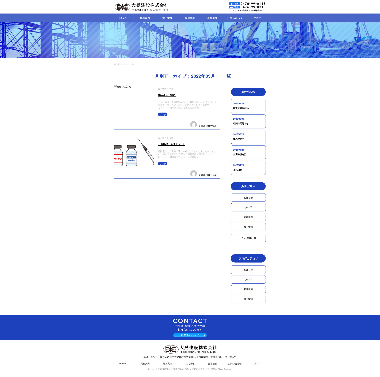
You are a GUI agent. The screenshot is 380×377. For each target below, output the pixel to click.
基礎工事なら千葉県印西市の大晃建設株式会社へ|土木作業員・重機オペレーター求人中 (190, 357)
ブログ (257, 18)
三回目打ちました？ (171, 144)
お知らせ (248, 197)
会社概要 (212, 18)
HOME (122, 18)
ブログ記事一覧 (248, 238)
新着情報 (248, 217)
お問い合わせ (235, 18)
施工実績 (167, 18)
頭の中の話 (238, 138)
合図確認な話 (240, 154)
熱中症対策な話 (241, 108)
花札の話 (237, 169)
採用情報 (190, 18)
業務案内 (145, 18)
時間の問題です (241, 123)
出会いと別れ (167, 95)
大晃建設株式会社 (207, 126)
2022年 (125, 64)
